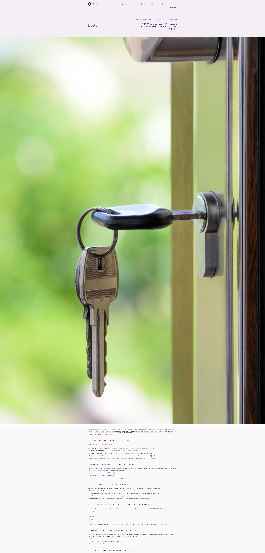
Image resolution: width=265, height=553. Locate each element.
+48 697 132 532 (128, 4)
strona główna (171, 4)
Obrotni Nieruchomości (141, 19)
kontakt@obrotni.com (148, 4)
